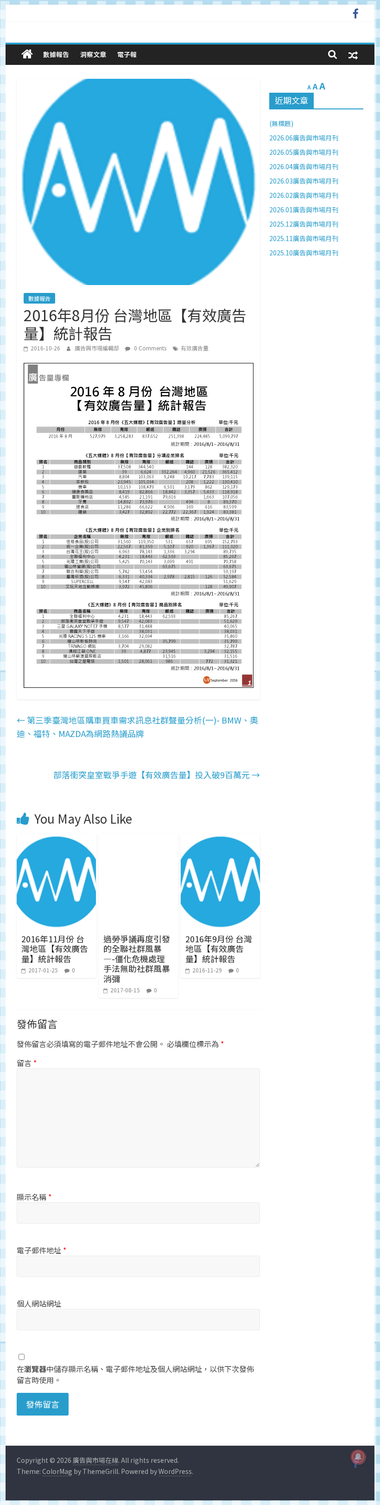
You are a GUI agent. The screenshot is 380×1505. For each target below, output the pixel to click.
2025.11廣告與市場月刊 (303, 238)
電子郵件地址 (41, 1250)
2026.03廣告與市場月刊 (303, 180)
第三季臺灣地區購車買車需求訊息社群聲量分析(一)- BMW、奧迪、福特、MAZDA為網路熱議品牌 (137, 726)
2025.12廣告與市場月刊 (303, 224)
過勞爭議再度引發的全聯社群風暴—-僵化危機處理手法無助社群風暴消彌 (136, 958)
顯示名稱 (34, 1196)
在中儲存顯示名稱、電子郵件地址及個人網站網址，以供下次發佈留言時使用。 (135, 1374)
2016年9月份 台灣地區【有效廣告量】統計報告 (218, 949)
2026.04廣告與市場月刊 (303, 166)
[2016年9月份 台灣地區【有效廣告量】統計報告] (220, 839)
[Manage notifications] (358, 1456)
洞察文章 (93, 54)
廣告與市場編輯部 (97, 348)
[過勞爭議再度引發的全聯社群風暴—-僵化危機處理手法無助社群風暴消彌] (138, 839)
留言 (27, 1062)
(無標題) (281, 123)
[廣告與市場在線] (27, 54)
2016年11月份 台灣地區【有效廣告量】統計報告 (54, 949)
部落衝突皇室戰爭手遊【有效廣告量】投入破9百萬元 (156, 774)
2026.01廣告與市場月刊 (303, 209)
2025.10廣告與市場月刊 (303, 252)
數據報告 (56, 54)
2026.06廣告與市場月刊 (303, 137)
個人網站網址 (39, 1303)
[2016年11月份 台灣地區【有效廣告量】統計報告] (56, 839)
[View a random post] (353, 54)
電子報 (127, 54)
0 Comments (149, 348)
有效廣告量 (195, 348)
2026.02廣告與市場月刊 (303, 195)
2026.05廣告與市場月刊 (303, 152)
